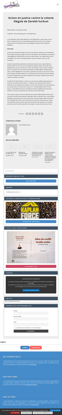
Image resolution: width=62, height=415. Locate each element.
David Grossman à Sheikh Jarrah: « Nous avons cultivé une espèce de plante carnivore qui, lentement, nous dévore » (50, 156)
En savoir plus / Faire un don (31, 221)
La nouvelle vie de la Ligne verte (11, 153)
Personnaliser (26, 413)
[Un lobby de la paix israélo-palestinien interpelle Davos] (37, 146)
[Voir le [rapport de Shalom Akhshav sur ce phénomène (21, 73)
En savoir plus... (33, 364)
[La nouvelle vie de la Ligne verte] (11, 146)
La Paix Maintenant (25, 125)
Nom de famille (17, 316)
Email (15, 322)
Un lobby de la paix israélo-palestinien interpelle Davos (37, 154)
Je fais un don (36, 347)
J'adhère (25, 347)
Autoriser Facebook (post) (31, 290)
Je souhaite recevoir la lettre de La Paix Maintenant (28, 327)
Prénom (16, 311)
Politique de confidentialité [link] (42, 413)
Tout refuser (15, 413)
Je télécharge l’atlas (31, 266)
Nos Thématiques (31, 181)
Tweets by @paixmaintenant (12, 301)
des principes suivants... (31, 384)
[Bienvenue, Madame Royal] (24, 146)
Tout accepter (55, 410)
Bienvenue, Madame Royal (23, 153)
